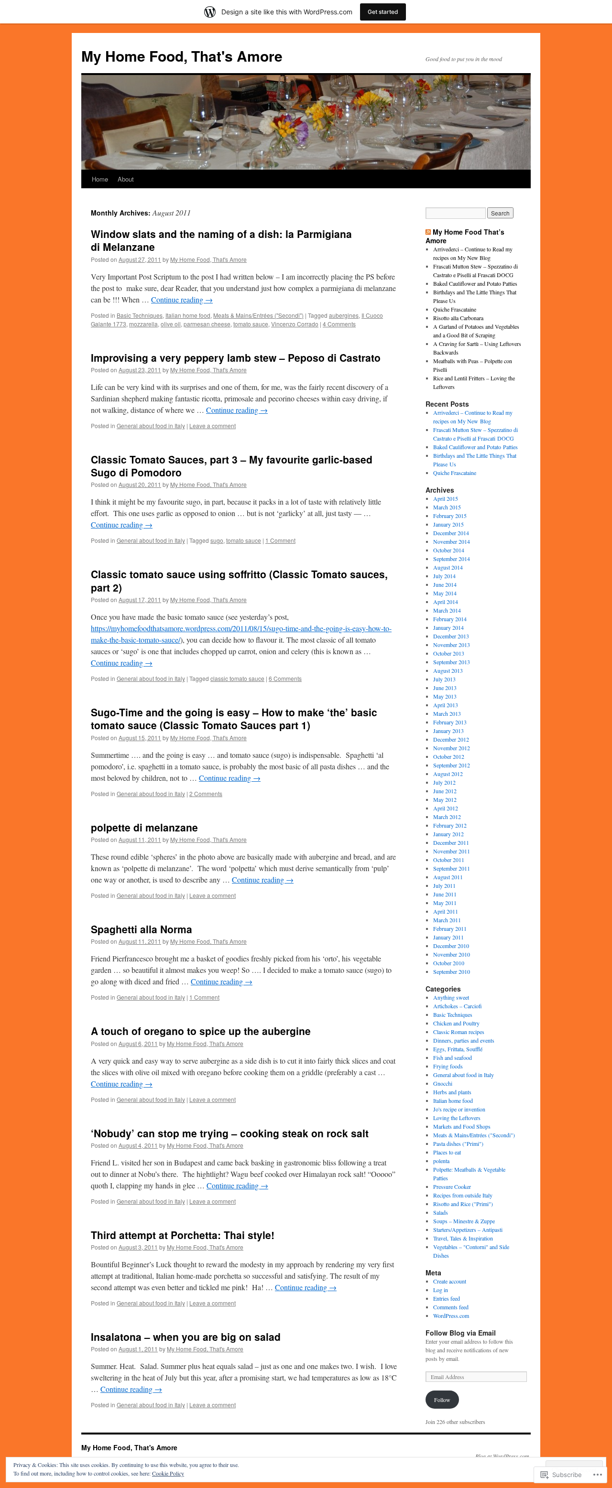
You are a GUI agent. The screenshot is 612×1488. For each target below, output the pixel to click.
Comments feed (451, 1307)
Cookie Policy (168, 1473)
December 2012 (451, 739)
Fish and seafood (452, 1057)
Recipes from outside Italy (462, 1195)
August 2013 (448, 670)
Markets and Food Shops (462, 1126)
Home (100, 178)
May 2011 (445, 902)
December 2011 (451, 842)
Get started (383, 11)
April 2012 (445, 808)
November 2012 (451, 748)
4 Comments (339, 324)
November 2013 (451, 644)
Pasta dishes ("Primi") (458, 1143)
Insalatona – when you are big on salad (186, 1336)
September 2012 (451, 765)
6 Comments (285, 678)
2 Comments (205, 793)
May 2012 (445, 799)
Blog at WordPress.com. (503, 1456)
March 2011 (447, 920)
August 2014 (448, 567)
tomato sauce (250, 324)
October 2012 (448, 756)
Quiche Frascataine (454, 309)
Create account (449, 1281)
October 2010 (448, 963)
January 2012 (448, 834)
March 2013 (447, 713)
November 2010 (451, 954)
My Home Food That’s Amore (465, 236)
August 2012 (448, 773)
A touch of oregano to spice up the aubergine (201, 1031)
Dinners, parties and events (463, 1040)
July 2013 (444, 679)
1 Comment (280, 540)
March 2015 (447, 507)
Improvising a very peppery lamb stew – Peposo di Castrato (236, 357)
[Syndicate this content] (428, 232)
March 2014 (447, 610)
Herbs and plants (452, 1092)
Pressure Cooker (452, 1186)
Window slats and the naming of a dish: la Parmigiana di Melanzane (221, 240)
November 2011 (451, 851)
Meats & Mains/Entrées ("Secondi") (258, 315)
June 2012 (445, 791)
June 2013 (445, 687)
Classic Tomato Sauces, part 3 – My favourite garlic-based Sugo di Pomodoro (231, 465)
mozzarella (143, 324)
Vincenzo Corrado (294, 324)
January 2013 (448, 730)
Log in (440, 1290)
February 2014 (450, 619)
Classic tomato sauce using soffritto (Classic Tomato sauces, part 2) (239, 580)
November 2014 (451, 541)
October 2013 (448, 653)
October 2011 (448, 859)
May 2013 (445, 696)
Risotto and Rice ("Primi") (463, 1204)
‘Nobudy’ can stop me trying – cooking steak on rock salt (230, 1133)
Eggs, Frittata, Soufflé (457, 1049)
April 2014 (445, 601)
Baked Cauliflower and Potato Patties (475, 283)
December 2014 (451, 533)
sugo (216, 540)
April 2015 (445, 498)
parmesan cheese (207, 324)
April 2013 (445, 705)
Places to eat (447, 1152)
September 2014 (451, 558)
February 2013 (450, 722)
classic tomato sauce (237, 678)
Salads (440, 1212)
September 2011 (451, 868)
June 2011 (445, 894)
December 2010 (451, 945)
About (126, 178)
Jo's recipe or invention (459, 1109)
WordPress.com (451, 1315)
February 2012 (450, 825)
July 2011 (444, 885)
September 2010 (451, 971)
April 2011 (445, 911)
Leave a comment (212, 425)
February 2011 (450, 928)
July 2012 (444, 782)
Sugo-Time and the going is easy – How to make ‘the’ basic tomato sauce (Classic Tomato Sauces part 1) (234, 718)
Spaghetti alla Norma (141, 929)
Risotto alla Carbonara (458, 318)
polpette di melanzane (144, 827)
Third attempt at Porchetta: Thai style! (182, 1235)
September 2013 (451, 662)
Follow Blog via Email (461, 1332)
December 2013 (451, 636)
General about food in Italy (151, 425)
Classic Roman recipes (458, 1031)
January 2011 (448, 937)
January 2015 (448, 524)
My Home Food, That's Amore (182, 55)
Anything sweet (451, 997)
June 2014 (445, 584)
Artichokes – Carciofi (457, 1006)
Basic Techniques (140, 315)
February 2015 (450, 515)
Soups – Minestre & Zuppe (464, 1221)
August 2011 (448, 877)
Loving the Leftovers (457, 1117)
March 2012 (447, 816)
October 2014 (448, 550)
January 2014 (448, 627)
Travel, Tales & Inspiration (463, 1238)
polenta (441, 1161)
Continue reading (182, 299)
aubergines (344, 315)
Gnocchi (442, 1083)
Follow (442, 1399)
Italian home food (187, 315)
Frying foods (448, 1066)
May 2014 (445, 593)
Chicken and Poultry (456, 1023)
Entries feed (446, 1298)
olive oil (171, 324)
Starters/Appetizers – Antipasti (468, 1229)
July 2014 (444, 576)
